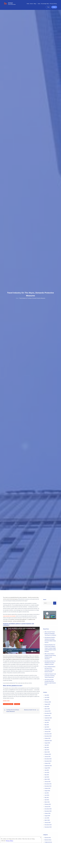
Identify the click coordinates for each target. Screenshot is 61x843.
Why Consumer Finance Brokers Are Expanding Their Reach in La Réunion (50, 633)
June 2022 (47, 772)
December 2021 (48, 783)
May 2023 (47, 747)
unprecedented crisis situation (9, 616)
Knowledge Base (45, 3)
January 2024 (47, 731)
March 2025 (47, 708)
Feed (48, 7)
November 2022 (48, 761)
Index (39, 3)
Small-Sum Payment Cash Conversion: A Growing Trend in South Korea (50, 675)
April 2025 (47, 706)
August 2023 (47, 742)
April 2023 (47, 749)
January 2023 (47, 756)
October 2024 (47, 715)
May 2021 (47, 797)
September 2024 (48, 717)
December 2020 (48, 808)
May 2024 (47, 724)
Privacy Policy (53, 3)
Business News (6, 700)
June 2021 (47, 795)
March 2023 (47, 752)
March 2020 (47, 820)
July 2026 (47, 695)
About (31, 3)
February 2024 (48, 729)
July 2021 (47, 792)
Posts (54, 7)
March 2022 (47, 779)
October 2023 (47, 738)
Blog (35, 3)
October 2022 (47, 763)
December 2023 (48, 733)
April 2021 (47, 799)
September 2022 (48, 765)
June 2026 (47, 697)
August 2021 (47, 790)
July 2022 (47, 770)
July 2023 (47, 745)
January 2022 (47, 781)
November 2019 (48, 827)
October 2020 (47, 813)
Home (28, 3)
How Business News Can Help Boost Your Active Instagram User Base (50, 663)
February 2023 (48, 754)
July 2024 (47, 722)
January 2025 (47, 711)
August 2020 (47, 815)
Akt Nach (10, 3)
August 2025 (47, 704)
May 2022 (47, 774)
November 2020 (48, 811)
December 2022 (48, 758)
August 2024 (47, 720)
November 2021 (48, 786)
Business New (48, 837)
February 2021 (48, 804)
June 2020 (47, 817)
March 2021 (47, 802)
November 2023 (48, 736)
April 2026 (47, 699)
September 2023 (48, 740)
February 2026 (48, 701)
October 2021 (47, 788)
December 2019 (48, 824)
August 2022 (47, 767)
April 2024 (47, 727)
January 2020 (47, 822)
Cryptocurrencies (48, 842)
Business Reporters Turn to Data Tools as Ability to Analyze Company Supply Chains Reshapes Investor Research (50, 648)
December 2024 (48, 713)
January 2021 (47, 806)
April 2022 (47, 777)
